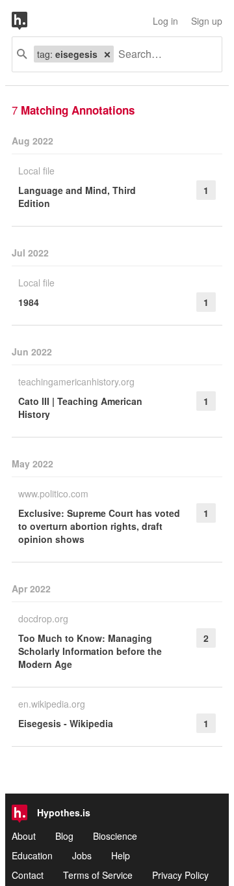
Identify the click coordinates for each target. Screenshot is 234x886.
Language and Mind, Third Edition (77, 197)
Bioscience (115, 835)
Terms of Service (98, 874)
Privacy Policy (180, 874)
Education (32, 855)
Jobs (82, 855)
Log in (165, 21)
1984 (28, 302)
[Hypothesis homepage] (29, 21)
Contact (28, 874)
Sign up (206, 21)
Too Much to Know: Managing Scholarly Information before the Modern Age (90, 651)
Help (120, 855)
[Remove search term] (107, 54)
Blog (64, 835)
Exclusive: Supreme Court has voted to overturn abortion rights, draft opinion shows (99, 526)
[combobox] (163, 54)
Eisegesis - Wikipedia (65, 723)
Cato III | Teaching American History (80, 408)
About (24, 835)
